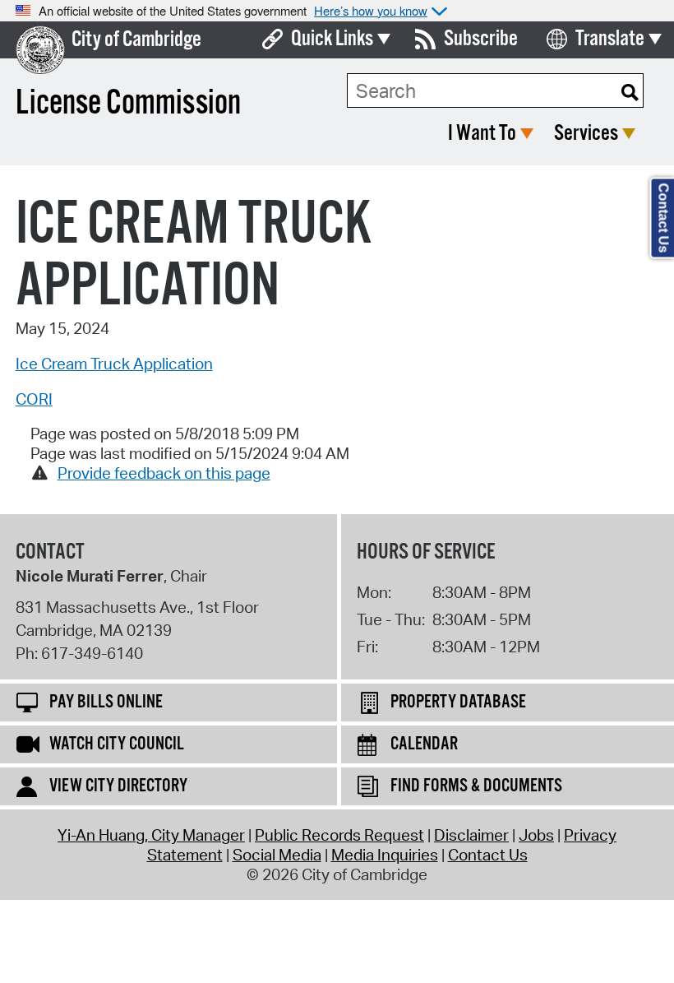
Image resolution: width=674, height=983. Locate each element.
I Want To (482, 133)
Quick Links (332, 39)
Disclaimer (471, 835)
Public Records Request (339, 835)
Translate (609, 39)
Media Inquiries (384, 855)
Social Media (277, 855)
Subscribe (481, 39)
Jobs (536, 835)
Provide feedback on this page (164, 473)
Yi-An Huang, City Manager (151, 835)
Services (586, 133)
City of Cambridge (136, 39)
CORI (34, 399)
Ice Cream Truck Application (114, 363)
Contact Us (488, 855)
